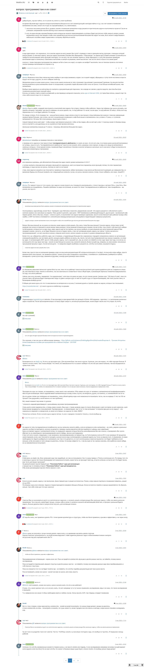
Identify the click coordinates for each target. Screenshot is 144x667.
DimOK (24, 199)
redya (24, 18)
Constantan (26, 296)
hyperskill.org (37, 299)
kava (24, 312)
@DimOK (38, 582)
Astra (24, 266)
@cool (37, 375)
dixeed (24, 105)
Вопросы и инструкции (26, 13)
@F (37, 514)
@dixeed (30, 137)
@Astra (28, 355)
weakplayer (26, 74)
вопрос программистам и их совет (56, 202)
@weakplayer (27, 140)
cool (24, 356)
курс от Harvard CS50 (92, 93)
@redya (33, 74)
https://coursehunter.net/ (30, 286)
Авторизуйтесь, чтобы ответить (118, 13)
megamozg (26, 159)
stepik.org (39, 361)
